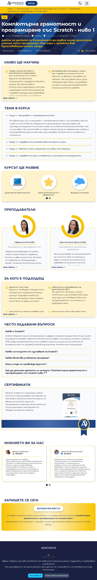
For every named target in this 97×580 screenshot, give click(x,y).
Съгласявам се (35, 575)
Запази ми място (48, 508)
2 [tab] (50, 198)
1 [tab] (47, 198)
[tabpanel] (17, 184)
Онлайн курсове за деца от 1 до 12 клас (49, 9)
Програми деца (23, 9)
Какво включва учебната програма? (27, 357)
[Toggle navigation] (87, 3)
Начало (10, 9)
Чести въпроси (43, 51)
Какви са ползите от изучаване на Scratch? (31, 351)
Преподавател (25, 51)
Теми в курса (8, 51)
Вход (31, 3)
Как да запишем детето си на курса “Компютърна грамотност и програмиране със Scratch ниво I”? (46, 371)
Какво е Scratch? (15, 331)
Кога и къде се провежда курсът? (26, 364)
